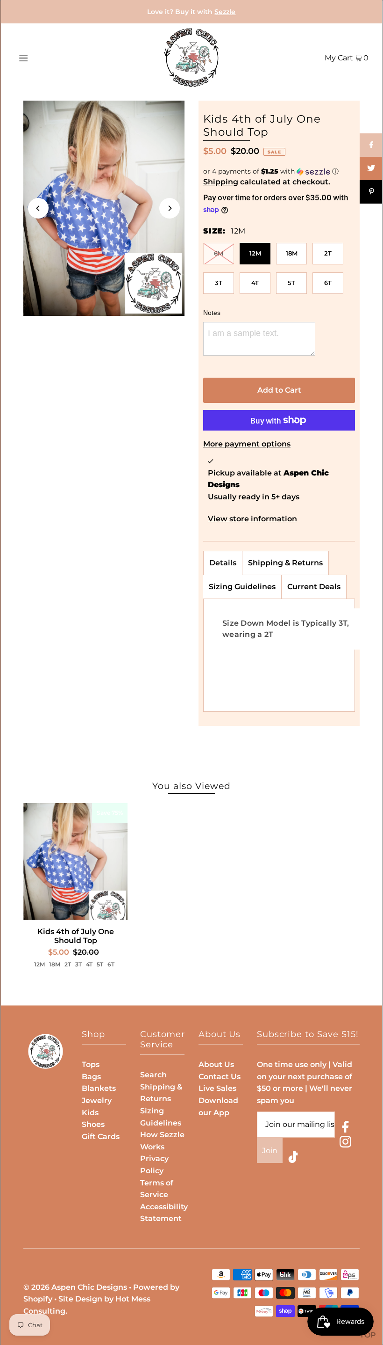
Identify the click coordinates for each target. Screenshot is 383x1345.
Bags (91, 1076)
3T (218, 282)
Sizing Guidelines (242, 586)
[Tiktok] (293, 1159)
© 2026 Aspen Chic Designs (75, 1287)
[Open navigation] (43, 57)
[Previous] (38, 208)
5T (291, 282)
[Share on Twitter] (371, 168)
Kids (90, 1112)
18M (292, 253)
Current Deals (313, 586)
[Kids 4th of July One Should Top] (75, 861)
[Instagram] (345, 1143)
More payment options (247, 443)
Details (222, 562)
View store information (252, 518)
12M (255, 253)
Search (153, 1074)
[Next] (169, 208)
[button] (279, 171)
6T (328, 282)
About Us (216, 1064)
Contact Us (220, 1076)
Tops (90, 1064)
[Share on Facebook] (371, 145)
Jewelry (97, 1100)
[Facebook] (345, 1128)
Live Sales (217, 1088)
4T (255, 282)
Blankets (99, 1088)
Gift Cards (101, 1136)
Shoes (93, 1124)
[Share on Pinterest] (371, 192)
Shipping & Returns (285, 562)
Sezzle (224, 11)
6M (218, 253)
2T (328, 253)
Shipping (220, 181)
